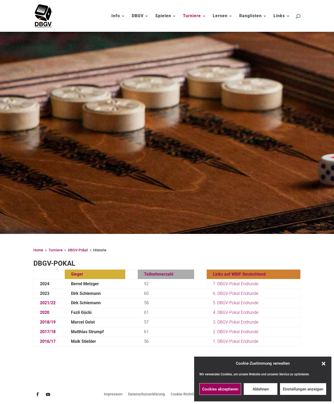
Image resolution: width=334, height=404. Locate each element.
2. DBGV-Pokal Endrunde (235, 331)
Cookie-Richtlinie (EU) (189, 394)
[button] (323, 363)
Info (115, 16)
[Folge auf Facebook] (37, 394)
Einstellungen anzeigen (303, 389)
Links (279, 16)
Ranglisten (250, 16)
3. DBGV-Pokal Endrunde (235, 322)
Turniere (192, 16)
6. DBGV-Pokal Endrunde (235, 293)
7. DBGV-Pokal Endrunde (235, 283)
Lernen (220, 16)
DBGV (138, 16)
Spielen (163, 16)
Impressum (113, 394)
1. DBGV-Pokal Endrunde (235, 341)
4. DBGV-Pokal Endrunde (235, 312)
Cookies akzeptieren (220, 389)
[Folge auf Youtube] (48, 394)
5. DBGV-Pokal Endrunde (235, 302)
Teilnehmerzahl (158, 274)
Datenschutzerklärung (146, 394)
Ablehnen (261, 389)
